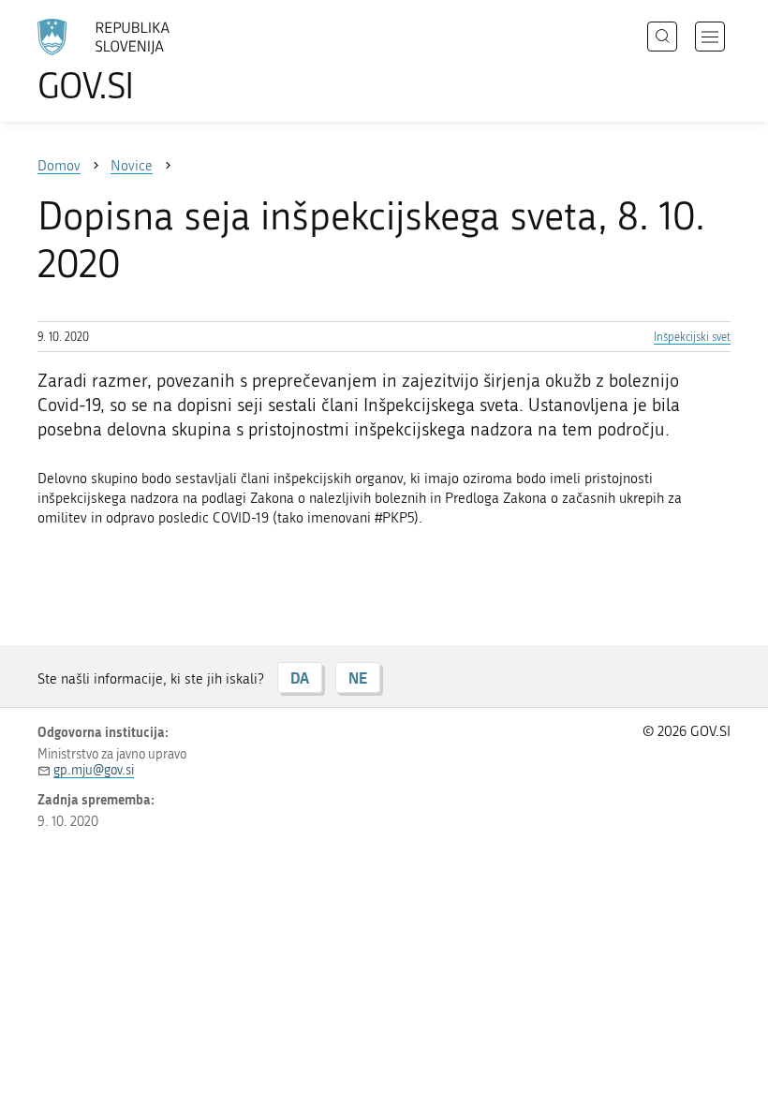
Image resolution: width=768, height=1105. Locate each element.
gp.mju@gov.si (93, 770)
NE (357, 677)
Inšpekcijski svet (692, 337)
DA (299, 677)
